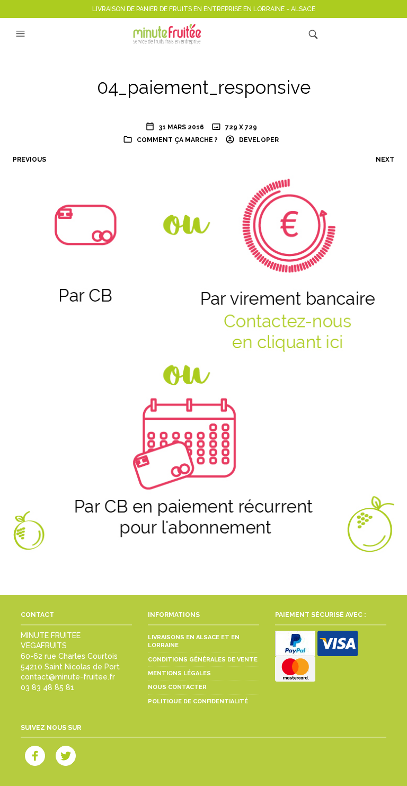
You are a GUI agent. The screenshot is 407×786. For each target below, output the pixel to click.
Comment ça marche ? (177, 140)
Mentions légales (179, 673)
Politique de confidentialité (198, 701)
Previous (29, 159)
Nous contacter (177, 687)
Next (385, 159)
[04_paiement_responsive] (203, 361)
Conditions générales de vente (203, 659)
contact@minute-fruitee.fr (68, 677)
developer (258, 140)
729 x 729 (240, 127)
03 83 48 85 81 (47, 687)
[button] (21, 34)
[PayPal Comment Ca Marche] (295, 642)
